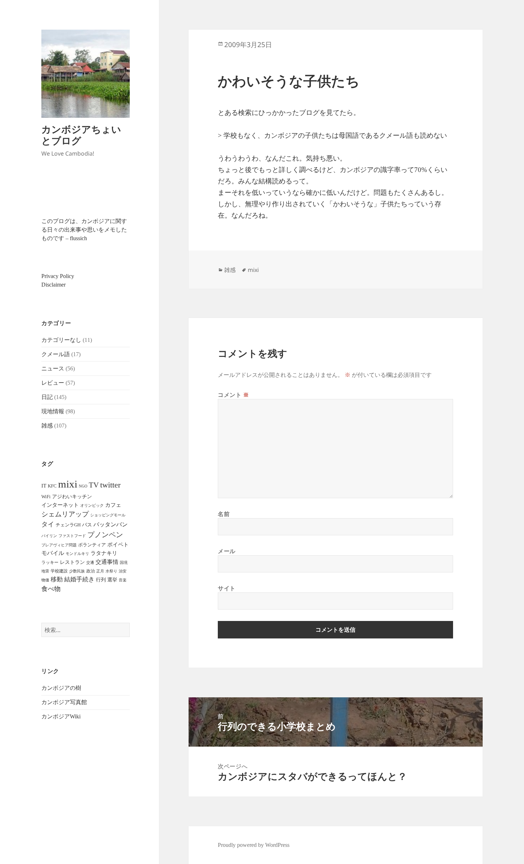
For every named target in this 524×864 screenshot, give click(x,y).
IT (43, 486)
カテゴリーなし (61, 340)
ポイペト (118, 544)
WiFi (46, 496)
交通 (90, 562)
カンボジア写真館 (64, 702)
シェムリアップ (65, 514)
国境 (124, 563)
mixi (67, 484)
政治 (90, 571)
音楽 (123, 580)
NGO (83, 486)
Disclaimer (53, 285)
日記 (47, 397)
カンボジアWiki (61, 716)
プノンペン (105, 535)
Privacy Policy (57, 276)
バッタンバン (110, 524)
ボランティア (92, 544)
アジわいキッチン (72, 496)
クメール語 (55, 354)
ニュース (52, 368)
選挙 (112, 579)
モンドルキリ (77, 554)
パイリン (49, 536)
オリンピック (92, 505)
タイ (47, 524)
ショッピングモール (107, 515)
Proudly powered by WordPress (253, 845)
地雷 (45, 571)
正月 (100, 571)
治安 (123, 571)
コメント (233, 395)
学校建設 (59, 571)
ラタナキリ (104, 553)
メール (227, 551)
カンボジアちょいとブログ (81, 134)
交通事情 (107, 562)
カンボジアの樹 (61, 688)
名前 (224, 514)
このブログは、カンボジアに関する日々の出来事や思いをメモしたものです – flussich (84, 229)
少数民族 (77, 571)
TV (94, 485)
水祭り (111, 571)
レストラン (72, 562)
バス (87, 524)
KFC (52, 486)
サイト (227, 588)
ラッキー (49, 562)
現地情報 (52, 411)
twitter (110, 484)
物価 (45, 580)
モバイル (52, 553)
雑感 (47, 426)
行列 (101, 579)
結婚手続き (79, 579)
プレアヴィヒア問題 (59, 545)
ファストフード (72, 536)
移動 (57, 579)
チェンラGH (68, 524)
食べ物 (51, 588)
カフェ (113, 505)
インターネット (60, 505)
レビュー (52, 383)
